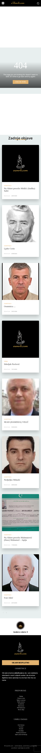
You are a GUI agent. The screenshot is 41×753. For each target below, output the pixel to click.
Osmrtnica (7, 185)
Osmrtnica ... (10, 306)
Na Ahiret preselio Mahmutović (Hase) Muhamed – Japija (18, 538)
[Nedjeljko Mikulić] (20, 454)
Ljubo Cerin (9, 248)
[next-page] (6, 612)
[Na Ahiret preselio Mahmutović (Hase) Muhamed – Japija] (20, 512)
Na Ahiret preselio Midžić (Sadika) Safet (19, 189)
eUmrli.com (7, 196)
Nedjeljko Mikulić (12, 480)
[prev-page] (3, 612)
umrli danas (18, 746)
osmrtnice (26, 746)
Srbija (6, 361)
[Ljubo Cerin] (20, 223)
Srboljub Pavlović (12, 364)
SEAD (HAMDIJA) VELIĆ (16, 422)
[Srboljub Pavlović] (20, 339)
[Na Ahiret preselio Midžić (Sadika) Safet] (20, 163)
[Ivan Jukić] (20, 572)
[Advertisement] (20, 27)
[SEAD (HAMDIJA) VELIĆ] (20, 397)
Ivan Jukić (8, 598)
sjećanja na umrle (24, 748)
